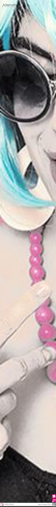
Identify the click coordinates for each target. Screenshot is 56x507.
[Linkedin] (54, 505)
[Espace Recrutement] (54, 496)
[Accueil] (28, 504)
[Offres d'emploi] (54, 500)
